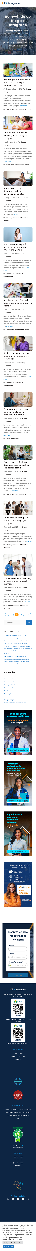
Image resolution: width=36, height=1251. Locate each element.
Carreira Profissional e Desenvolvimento (17, 679)
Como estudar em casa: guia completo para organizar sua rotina (16, 412)
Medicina (7, 697)
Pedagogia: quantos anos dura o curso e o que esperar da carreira (17, 82)
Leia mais (23, 106)
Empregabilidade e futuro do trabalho (16, 685)
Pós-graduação (9, 700)
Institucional (18, 1053)
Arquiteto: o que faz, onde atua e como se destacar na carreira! (18, 303)
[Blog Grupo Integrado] (11, 3)
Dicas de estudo (12, 439)
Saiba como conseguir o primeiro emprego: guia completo (16, 520)
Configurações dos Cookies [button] (13, 1243)
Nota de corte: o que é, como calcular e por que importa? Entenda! (16, 247)
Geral (6, 691)
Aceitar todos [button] (8, 1246)
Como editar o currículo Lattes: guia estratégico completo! (16, 135)
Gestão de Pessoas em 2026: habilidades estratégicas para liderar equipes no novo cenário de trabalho (18, 648)
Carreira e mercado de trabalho (19, 109)
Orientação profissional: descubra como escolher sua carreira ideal (16, 465)
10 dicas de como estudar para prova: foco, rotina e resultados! (17, 356)
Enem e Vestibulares (10, 688)
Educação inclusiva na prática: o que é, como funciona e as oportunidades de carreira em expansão (17, 661)
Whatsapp (18, 1165)
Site (18, 1118)
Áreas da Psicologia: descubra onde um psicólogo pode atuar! (15, 191)
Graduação (8, 694)
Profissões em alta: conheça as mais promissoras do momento (18, 581)
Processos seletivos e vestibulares (15, 703)
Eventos (18, 1059)
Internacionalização (18, 1056)
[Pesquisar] (29, 622)
